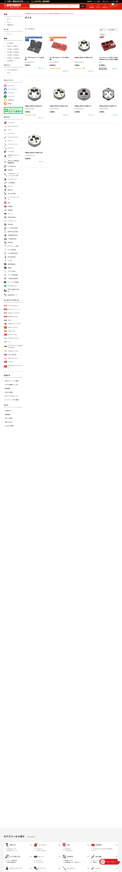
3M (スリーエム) (12, 334)
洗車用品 (10, 242)
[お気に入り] (105, 6)
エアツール (10, 186)
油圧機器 (10, 210)
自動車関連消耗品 (13, 235)
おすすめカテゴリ (12, 286)
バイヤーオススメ (12, 89)
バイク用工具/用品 (13, 228)
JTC (9, 73)
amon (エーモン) (12, 358)
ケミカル (10, 260)
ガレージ (10, 213)
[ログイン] (98, 6)
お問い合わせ (105, 1)
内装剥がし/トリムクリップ (13, 156)
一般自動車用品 (12, 239)
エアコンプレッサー (13, 179)
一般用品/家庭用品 (13, 278)
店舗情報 (89, 1)
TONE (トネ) (11, 331)
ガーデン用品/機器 (13, 275)
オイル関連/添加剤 (13, 253)
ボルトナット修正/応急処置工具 (13, 162)
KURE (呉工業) (12, 354)
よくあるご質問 (114, 1)
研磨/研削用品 (12, 217)
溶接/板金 (10, 224)
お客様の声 (11, 100)
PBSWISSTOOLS (13, 316)
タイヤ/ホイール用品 (13, 246)
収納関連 (10, 206)
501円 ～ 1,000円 (13, 46)
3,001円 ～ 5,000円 (13, 55)
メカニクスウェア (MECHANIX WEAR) (15, 346)
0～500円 (11, 43)
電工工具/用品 (12, 193)
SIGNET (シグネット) (13, 313)
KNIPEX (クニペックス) (14, 323)
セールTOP (11, 85)
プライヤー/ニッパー (13, 144)
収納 (9, 203)
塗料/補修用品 (12, 257)
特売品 (9, 103)
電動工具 (10, 190)
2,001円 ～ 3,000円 (13, 52)
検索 (83, 6)
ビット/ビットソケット (13, 137)
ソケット (10, 130)
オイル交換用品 (12, 249)
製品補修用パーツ (12, 295)
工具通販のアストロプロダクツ (33, 13)
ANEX (9, 320)
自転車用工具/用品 (13, 231)
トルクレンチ (11, 148)
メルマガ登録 (97, 1)
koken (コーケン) (13, 327)
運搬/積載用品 (12, 264)
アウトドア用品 (11, 271)
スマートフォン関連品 (13, 282)
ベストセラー (11, 93)
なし (9, 22)
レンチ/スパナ (11, 133)
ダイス (72, 13)
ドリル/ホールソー (12, 221)
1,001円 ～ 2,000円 (13, 49)
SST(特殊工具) (12, 166)
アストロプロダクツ (13, 70)
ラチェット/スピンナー (13, 126)
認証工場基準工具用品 (13, 290)
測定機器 (10, 170)
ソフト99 (10, 362)
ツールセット (11, 122)
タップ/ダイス (65, 13)
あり (9, 19)
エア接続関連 (11, 182)
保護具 (9, 268)
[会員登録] (91, 6)
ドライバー (10, 140)
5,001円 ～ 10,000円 (14, 58)
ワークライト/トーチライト (13, 198)
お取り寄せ (10, 25)
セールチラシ (11, 96)
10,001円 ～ (11, 61)
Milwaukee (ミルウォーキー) (15, 366)
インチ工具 (10, 151)
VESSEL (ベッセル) (13, 351)
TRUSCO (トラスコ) (13, 338)
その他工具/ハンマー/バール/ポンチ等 (13, 174)
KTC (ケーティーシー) (14, 309)
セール (9, 34)
